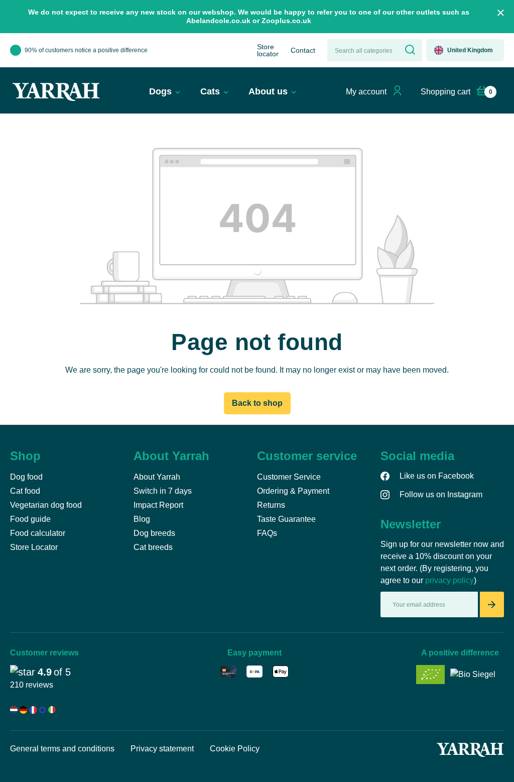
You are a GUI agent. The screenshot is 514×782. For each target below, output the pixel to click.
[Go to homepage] (56, 92)
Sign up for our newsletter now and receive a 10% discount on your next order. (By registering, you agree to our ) (442, 562)
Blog (142, 519)
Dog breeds (154, 533)
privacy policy (449, 580)
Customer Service (289, 477)
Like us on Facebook (437, 476)
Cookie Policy (235, 748)
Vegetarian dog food (46, 505)
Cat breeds (153, 547)
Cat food (25, 491)
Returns (271, 505)
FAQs (267, 533)
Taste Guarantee (286, 519)
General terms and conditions (62, 748)
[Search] (409, 50)
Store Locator (34, 547)
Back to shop (257, 403)
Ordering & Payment (293, 491)
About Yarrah (157, 477)
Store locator (268, 50)
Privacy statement (162, 748)
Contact (303, 50)
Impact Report (158, 505)
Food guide (30, 519)
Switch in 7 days (163, 491)
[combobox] (362, 50)
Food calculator (37, 533)
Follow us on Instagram (441, 494)
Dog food (26, 477)
